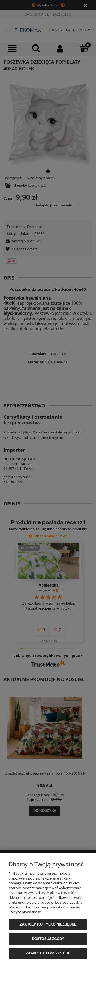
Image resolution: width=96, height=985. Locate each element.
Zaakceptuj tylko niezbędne (48, 924)
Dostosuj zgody (48, 939)
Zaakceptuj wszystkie (48, 953)
